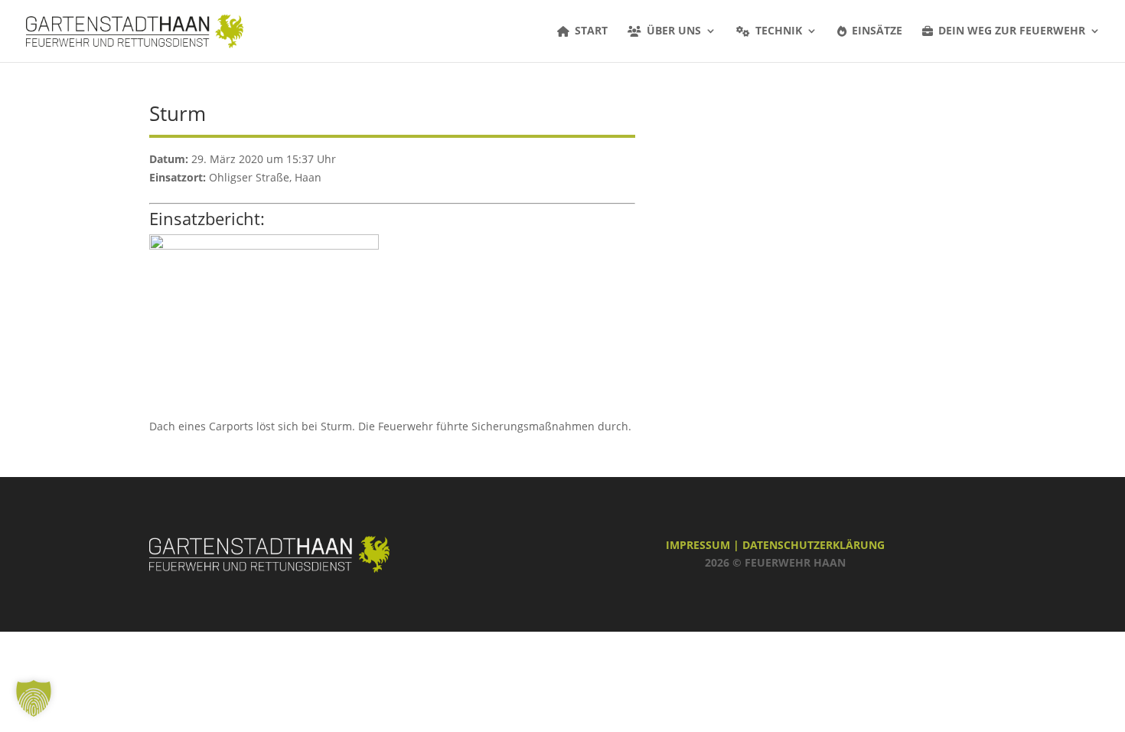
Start (591, 31)
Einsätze (877, 31)
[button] (33, 698)
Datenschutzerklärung (813, 545)
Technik (778, 31)
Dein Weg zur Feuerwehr (1011, 31)
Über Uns (674, 31)
